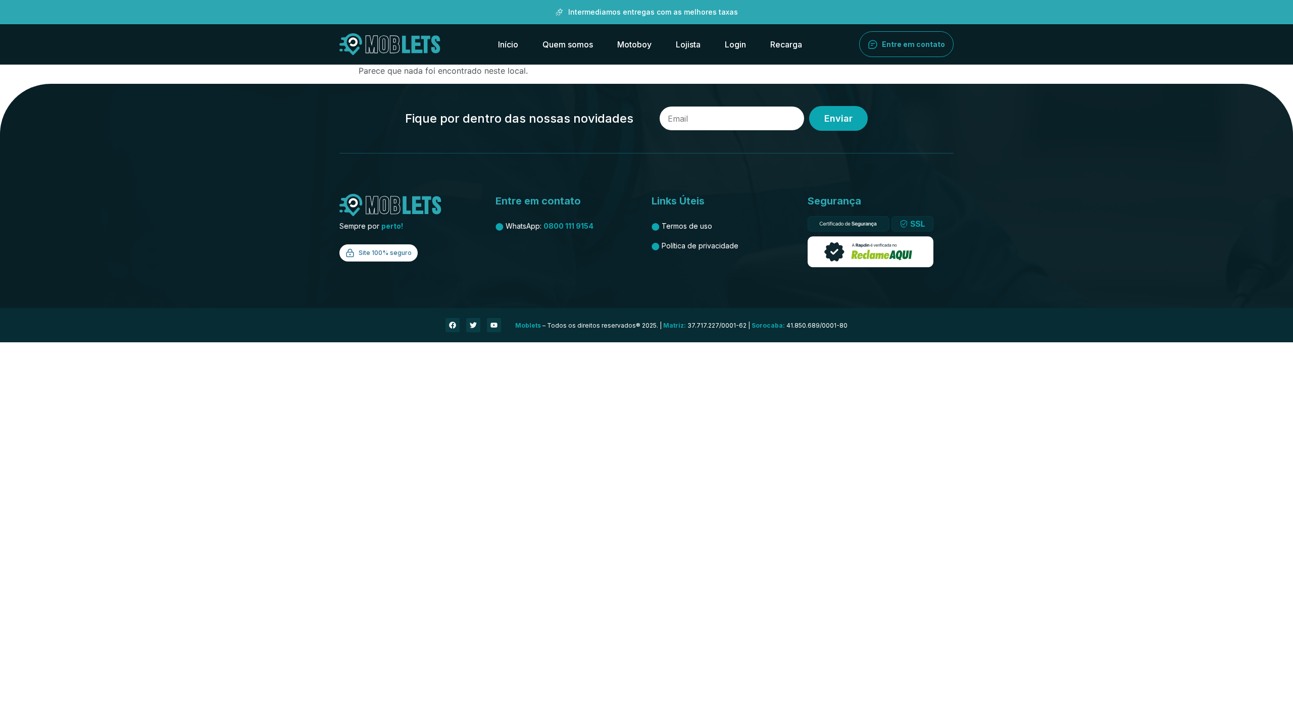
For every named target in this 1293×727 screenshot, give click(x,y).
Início (508, 44)
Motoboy (634, 44)
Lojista (688, 44)
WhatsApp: (544, 226)
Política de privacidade (695, 245)
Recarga (786, 44)
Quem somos (567, 44)
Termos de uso (682, 226)
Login (735, 44)
